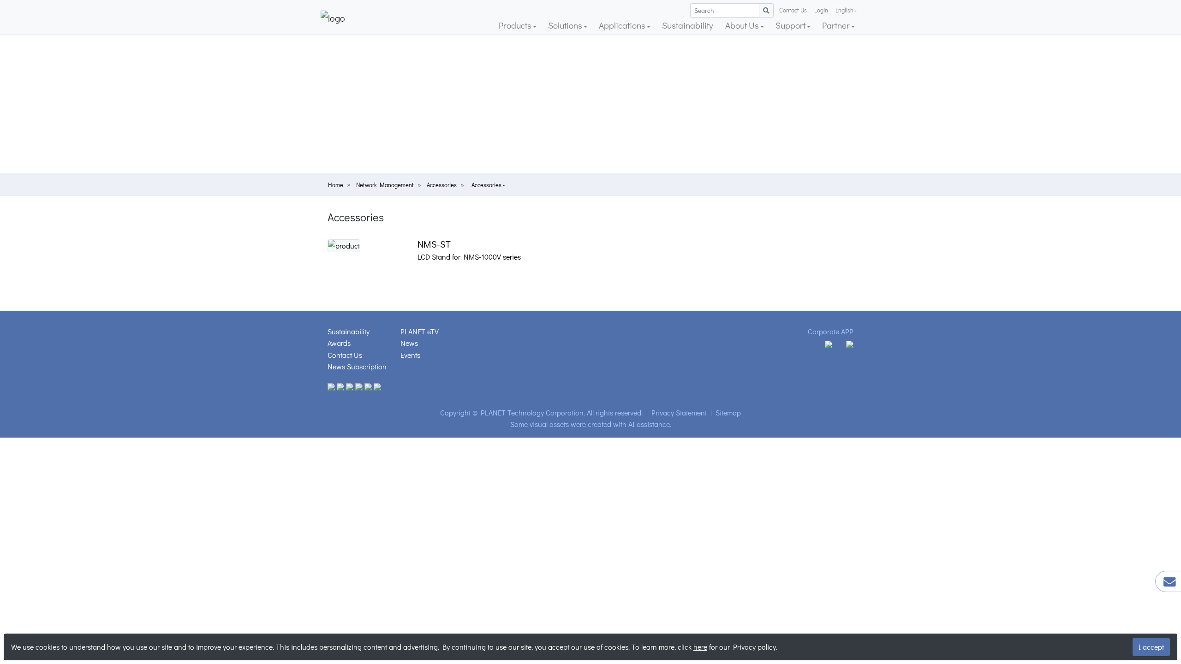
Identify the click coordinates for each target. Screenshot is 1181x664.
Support (791, 25)
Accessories (442, 185)
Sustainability (687, 25)
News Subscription (357, 366)
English (844, 10)
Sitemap (728, 412)
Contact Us (793, 10)
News (409, 343)
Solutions (566, 25)
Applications (623, 25)
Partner (837, 25)
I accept (1151, 647)
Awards (339, 343)
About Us (743, 25)
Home (335, 185)
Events (410, 355)
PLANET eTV (419, 331)
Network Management (385, 185)
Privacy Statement (679, 412)
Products (516, 25)
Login (821, 10)
